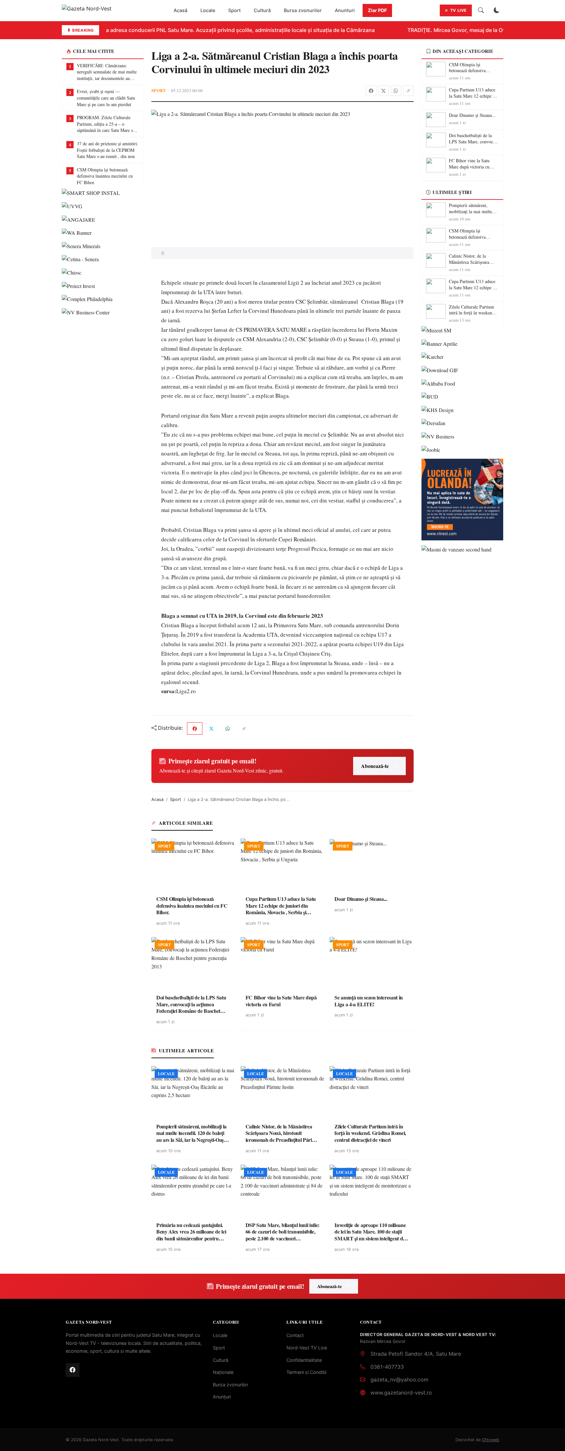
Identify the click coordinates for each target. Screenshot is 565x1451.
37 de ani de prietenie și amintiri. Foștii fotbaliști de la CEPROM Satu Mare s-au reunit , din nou (107, 149)
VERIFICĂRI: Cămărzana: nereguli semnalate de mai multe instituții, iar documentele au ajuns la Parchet (107, 72)
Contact (295, 1335)
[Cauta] (481, 10)
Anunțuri (222, 1396)
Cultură (262, 10)
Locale (207, 10)
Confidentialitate (304, 1360)
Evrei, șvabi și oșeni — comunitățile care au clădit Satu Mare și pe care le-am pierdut (106, 97)
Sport (234, 10)
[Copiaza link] (408, 91)
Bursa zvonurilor (303, 10)
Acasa (157, 799)
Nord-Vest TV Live (306, 1347)
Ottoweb (490, 1439)
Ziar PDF (377, 10)
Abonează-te (375, 766)
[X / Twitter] (383, 91)
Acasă (180, 10)
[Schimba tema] (496, 10)
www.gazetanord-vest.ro (401, 1392)
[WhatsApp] (396, 91)
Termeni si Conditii (306, 1372)
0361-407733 (387, 1366)
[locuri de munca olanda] (462, 499)
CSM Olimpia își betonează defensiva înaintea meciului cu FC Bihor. (105, 176)
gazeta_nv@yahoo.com (399, 1379)
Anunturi (345, 10)
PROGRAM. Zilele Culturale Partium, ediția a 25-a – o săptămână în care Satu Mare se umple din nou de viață (106, 124)
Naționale (223, 1372)
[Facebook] (371, 91)
